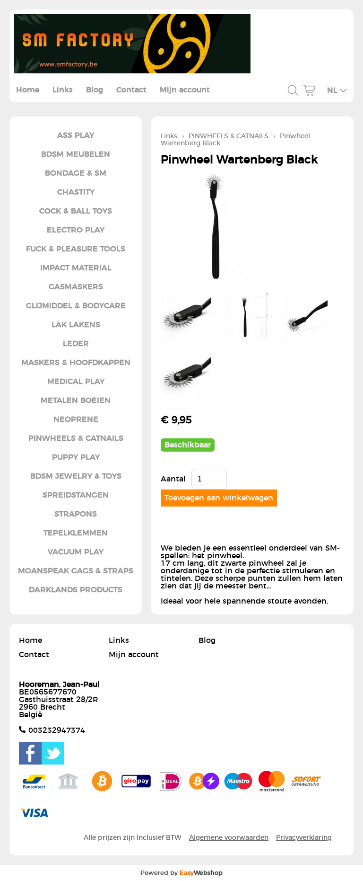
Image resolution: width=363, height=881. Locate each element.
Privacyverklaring (304, 837)
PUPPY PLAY (76, 457)
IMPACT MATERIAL (76, 268)
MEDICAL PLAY (75, 381)
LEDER (76, 343)
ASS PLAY (75, 135)
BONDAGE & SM (75, 173)
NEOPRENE (75, 419)
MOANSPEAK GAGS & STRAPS (75, 571)
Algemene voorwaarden (228, 837)
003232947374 (56, 730)
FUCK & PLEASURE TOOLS (75, 249)
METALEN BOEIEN (76, 400)
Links (62, 90)
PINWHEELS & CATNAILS (75, 438)
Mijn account (185, 90)
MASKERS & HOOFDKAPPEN (75, 362)
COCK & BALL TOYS (75, 211)
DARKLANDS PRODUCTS (75, 590)
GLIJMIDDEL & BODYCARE (76, 306)
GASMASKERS (76, 287)
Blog (94, 90)
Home (27, 90)
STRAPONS (75, 514)
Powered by (181, 873)
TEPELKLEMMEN (75, 533)
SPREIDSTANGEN (76, 495)
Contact (131, 90)
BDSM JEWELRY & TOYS (75, 476)
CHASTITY (76, 192)
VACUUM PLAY (76, 552)
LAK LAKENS (76, 325)
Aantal (173, 479)
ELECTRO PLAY (75, 230)
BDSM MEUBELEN (75, 154)
